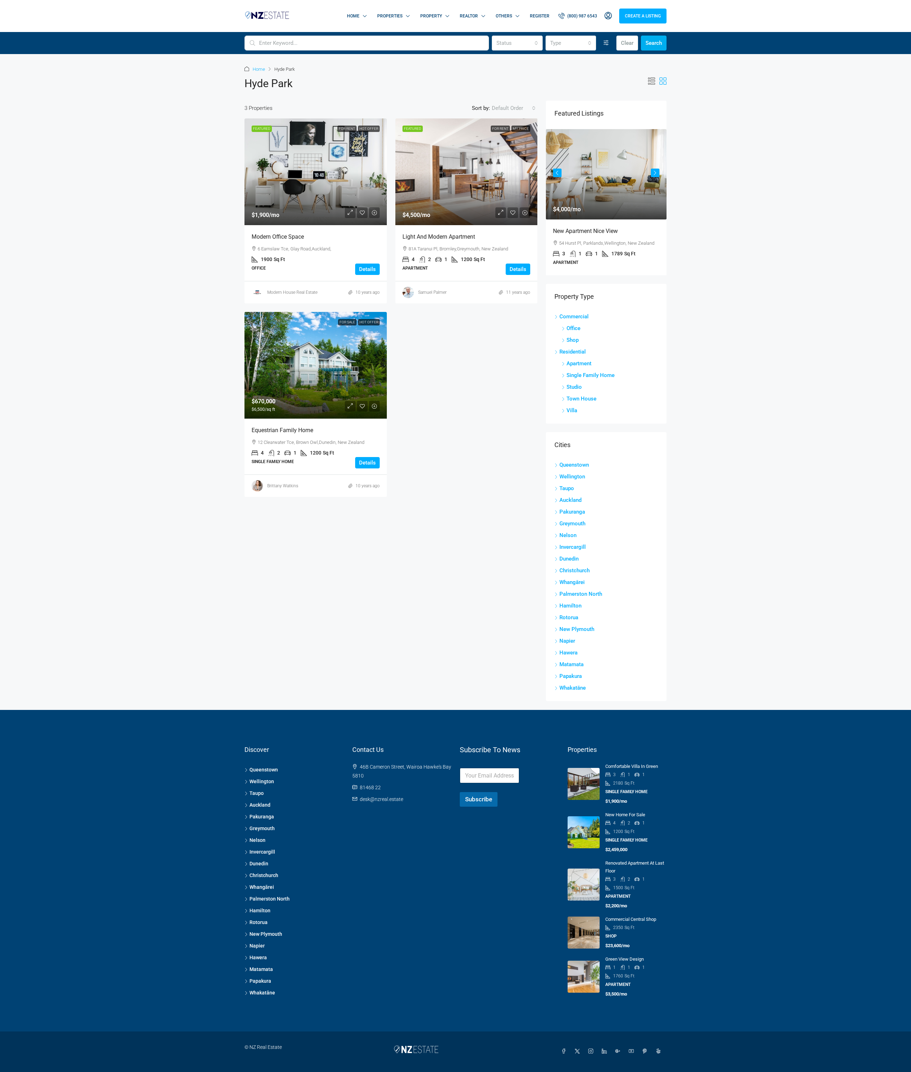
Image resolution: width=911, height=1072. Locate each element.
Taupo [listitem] (566, 488)
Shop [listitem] (573, 340)
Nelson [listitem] (567, 535)
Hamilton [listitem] (570, 606)
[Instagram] (592, 1051)
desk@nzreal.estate (381, 799)
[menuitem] (578, 16)
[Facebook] (565, 1051)
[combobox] (517, 43)
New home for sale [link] (625, 814)
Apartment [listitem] (579, 363)
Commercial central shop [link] (630, 919)
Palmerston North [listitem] (580, 594)
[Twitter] (579, 1051)
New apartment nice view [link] (585, 231)
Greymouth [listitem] (572, 523)
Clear (627, 43)
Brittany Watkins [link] (282, 485)
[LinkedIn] (606, 1051)
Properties (389, 16)
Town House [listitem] (581, 399)
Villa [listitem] (572, 410)
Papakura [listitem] (570, 676)
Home (353, 16)
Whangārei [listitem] (572, 582)
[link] (315, 171)
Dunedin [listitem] (569, 559)
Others (504, 16)
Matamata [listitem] (571, 664)
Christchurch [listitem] (574, 570)
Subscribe (478, 799)
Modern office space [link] (278, 236)
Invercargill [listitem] (572, 547)
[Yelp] (660, 1051)
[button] (651, 81)
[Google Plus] (619, 1051)
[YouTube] (633, 1051)
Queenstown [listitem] (574, 465)
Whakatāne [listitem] (572, 688)
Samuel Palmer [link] (432, 292)
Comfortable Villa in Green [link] (631, 766)
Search (654, 43)
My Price (521, 129)
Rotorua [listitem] (568, 617)
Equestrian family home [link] (282, 430)
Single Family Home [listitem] (591, 375)
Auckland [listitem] (570, 500)
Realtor (469, 16)
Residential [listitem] (572, 352)
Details (367, 269)
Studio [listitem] (574, 387)
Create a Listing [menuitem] (643, 16)
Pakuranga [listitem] (572, 512)
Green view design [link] (624, 959)
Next (655, 173)
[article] (606, 202)
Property (431, 16)
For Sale (347, 322)
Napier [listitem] (567, 641)
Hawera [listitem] (568, 652)
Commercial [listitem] (574, 316)
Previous (557, 173)
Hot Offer (368, 129)
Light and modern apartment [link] (438, 236)
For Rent (347, 129)
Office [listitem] (573, 328)
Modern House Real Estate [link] (292, 292)
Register (539, 16)
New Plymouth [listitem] (576, 629)
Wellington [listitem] (572, 476)
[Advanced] (606, 43)
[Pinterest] (646, 1051)
